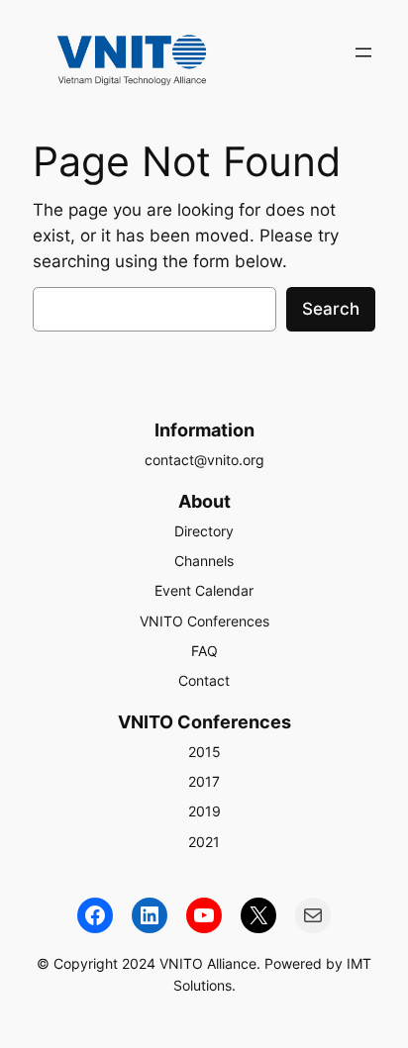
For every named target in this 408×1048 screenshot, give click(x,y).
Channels (204, 560)
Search (330, 309)
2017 (204, 781)
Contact (204, 680)
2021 (204, 841)
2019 (204, 811)
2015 (204, 751)
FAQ (204, 650)
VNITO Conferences (204, 621)
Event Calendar (204, 590)
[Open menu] (363, 52)
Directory (204, 531)
